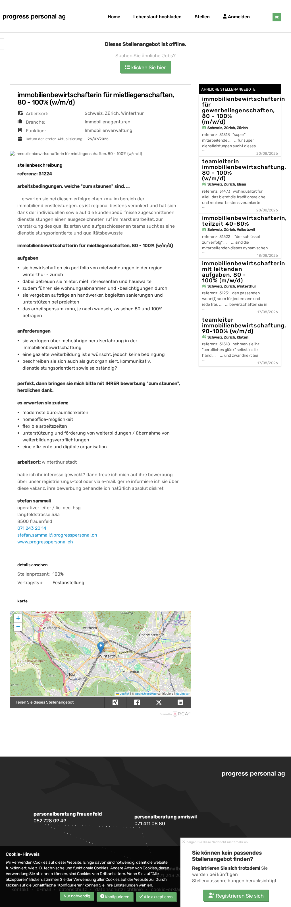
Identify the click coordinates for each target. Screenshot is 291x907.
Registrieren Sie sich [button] (239, 896)
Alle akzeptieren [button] (157, 896)
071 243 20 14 (31, 528)
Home (114, 16)
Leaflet (124, 694)
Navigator (183, 694)
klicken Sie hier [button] (148, 67)
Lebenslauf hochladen (157, 16)
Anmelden (238, 16)
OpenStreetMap (146, 694)
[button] (100, 647)
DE (277, 17)
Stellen (202, 16)
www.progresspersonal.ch (45, 542)
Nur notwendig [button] (77, 896)
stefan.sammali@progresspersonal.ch (57, 535)
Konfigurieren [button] (116, 896)
